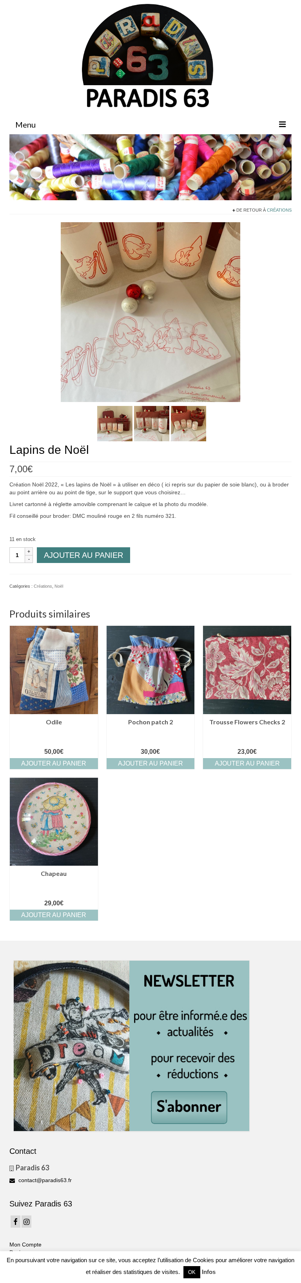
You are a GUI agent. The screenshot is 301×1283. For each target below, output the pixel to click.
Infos (209, 1271)
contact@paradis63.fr (44, 1180)
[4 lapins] (115, 423)
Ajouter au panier (83, 555)
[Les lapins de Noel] (150, 312)
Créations (279, 210)
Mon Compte (25, 1244)
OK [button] (192, 1272)
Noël (58, 586)
